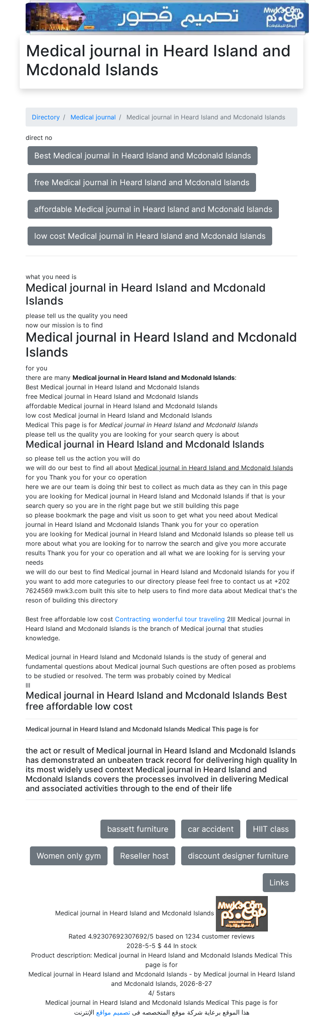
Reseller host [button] (144, 856)
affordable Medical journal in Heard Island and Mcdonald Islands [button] (153, 209)
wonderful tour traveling (188, 619)
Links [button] (279, 882)
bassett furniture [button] (138, 829)
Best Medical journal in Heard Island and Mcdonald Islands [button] (142, 155)
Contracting (132, 619)
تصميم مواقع (113, 1012)
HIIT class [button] (271, 829)
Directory (46, 117)
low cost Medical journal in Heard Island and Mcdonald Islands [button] (149, 236)
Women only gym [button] (69, 856)
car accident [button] (211, 829)
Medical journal (93, 117)
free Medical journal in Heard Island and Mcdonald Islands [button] (141, 182)
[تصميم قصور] (167, 17)
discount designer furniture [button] (238, 856)
